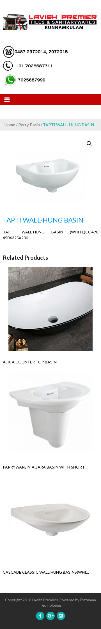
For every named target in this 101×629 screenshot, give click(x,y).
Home (9, 124)
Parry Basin (29, 124)
